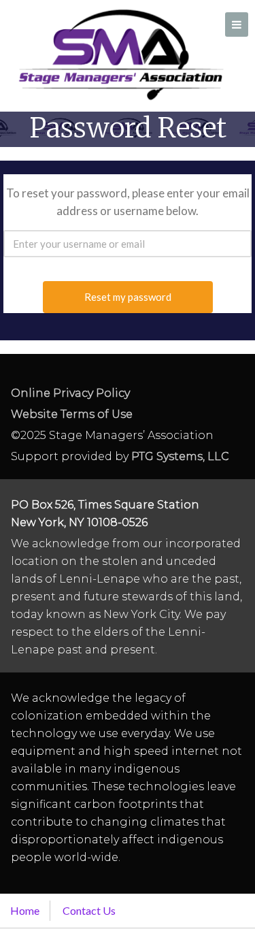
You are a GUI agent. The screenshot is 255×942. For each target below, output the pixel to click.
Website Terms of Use (72, 414)
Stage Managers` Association (119, 54)
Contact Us (89, 910)
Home (24, 910)
